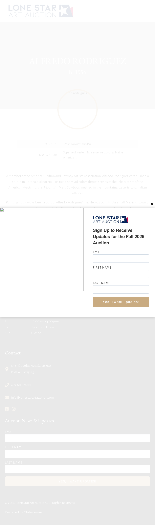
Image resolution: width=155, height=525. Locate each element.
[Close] (152, 204)
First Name (102, 267)
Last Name (101, 282)
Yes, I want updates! (121, 301)
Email (97, 252)
